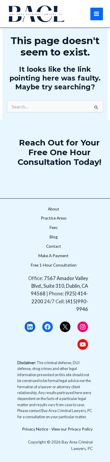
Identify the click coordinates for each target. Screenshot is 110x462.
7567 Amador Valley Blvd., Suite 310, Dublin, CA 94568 (59, 286)
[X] (65, 327)
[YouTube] (82, 344)
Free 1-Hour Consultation (54, 265)
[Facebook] (47, 327)
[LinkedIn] (30, 327)
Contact (53, 246)
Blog (54, 237)
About (53, 209)
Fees (53, 227)
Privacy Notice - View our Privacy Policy (57, 429)
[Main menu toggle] (96, 14)
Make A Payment (53, 255)
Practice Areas (54, 218)
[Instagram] (82, 327)
